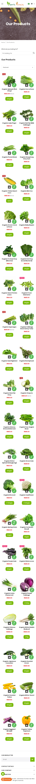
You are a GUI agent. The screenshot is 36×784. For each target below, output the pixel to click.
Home (3, 42)
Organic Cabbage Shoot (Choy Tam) (26, 328)
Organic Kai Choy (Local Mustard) (27, 260)
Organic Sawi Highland (9, 361)
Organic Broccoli (9, 495)
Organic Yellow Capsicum (26, 730)
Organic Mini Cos (27, 191)
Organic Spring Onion (9, 527)
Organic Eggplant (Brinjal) (9, 730)
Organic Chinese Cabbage (9, 628)
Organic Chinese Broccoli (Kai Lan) (9, 428)
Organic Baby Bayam (26, 225)
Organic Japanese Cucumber (9, 662)
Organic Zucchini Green (27, 662)
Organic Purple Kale (9, 561)
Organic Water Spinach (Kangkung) (9, 462)
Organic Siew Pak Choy (9, 394)
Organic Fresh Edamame (27, 294)
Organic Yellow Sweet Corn (9, 192)
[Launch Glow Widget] (3, 774)
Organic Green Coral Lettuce (9, 226)
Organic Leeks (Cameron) (9, 594)
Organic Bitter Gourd (26, 695)
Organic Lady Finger (9, 123)
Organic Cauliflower (27, 495)
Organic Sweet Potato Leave (9, 294)
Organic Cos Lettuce (26, 89)
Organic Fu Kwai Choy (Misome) (9, 260)
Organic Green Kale (27, 461)
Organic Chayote (27, 393)
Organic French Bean (9, 157)
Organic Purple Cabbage (26, 594)
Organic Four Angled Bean (26, 428)
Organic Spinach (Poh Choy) (9, 90)
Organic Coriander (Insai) (26, 528)
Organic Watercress (26, 561)
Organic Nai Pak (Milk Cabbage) (26, 124)
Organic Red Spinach (26, 361)
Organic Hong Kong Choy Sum (27, 158)
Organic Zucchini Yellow (9, 696)
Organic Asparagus (9, 327)
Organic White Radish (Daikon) (26, 628)
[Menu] (2, 3)
